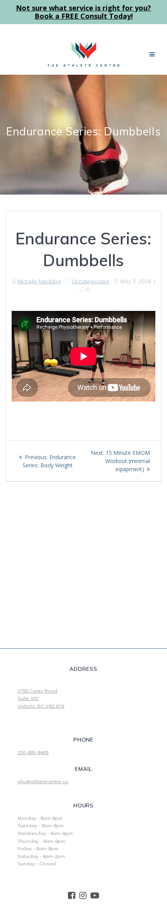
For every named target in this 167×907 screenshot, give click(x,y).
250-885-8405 (33, 752)
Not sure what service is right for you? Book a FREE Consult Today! (83, 12)
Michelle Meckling (39, 281)
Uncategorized (90, 281)
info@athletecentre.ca (42, 781)
